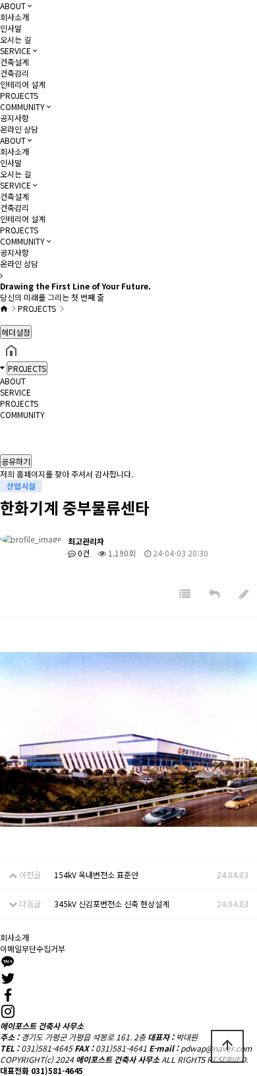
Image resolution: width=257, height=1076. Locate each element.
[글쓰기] (244, 593)
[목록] (185, 593)
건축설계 (14, 61)
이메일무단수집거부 (32, 948)
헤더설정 (15, 332)
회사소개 (14, 16)
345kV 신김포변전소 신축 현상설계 (111, 903)
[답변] (214, 593)
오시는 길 (15, 39)
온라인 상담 (19, 128)
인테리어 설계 (22, 84)
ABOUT (13, 5)
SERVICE (15, 50)
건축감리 (14, 72)
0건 (83, 552)
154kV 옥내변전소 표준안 (96, 874)
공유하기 (15, 461)
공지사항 (14, 117)
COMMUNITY (22, 106)
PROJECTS (19, 95)
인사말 (11, 28)
